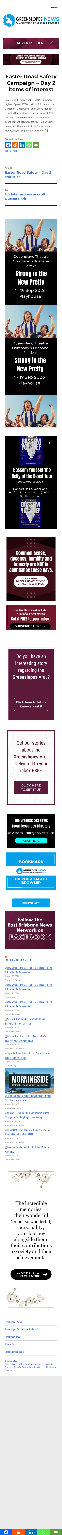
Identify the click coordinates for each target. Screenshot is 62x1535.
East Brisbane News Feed (18, 960)
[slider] (27, 526)
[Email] (36, 145)
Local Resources (12, 1337)
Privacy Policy (10, 1364)
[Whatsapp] (29, 145)
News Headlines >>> (31, 903)
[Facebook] (8, 145)
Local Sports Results (14, 1351)
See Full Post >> (12, 150)
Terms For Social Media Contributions (27, 1367)
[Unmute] (43, 526)
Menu (54, 7)
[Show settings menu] (48, 526)
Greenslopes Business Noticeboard (21, 1329)
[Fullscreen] (54, 526)
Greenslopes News (13, 1322)
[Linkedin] (22, 145)
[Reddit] (15, 145)
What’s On (9, 1344)
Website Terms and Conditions (30, 1364)
